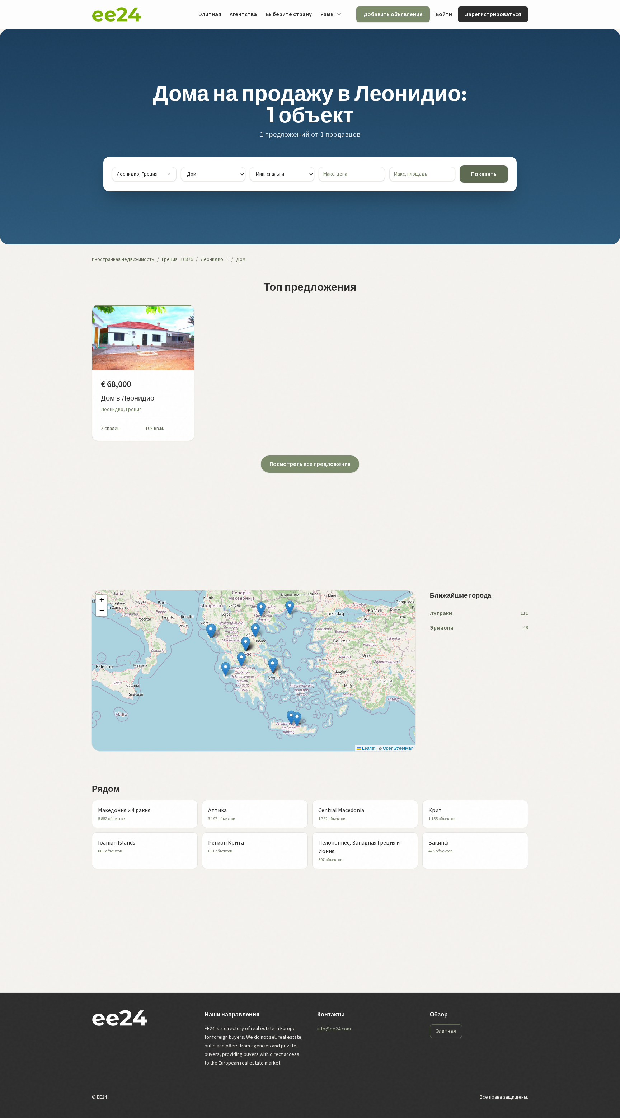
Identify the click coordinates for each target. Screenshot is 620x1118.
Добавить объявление (393, 14)
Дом (240, 259)
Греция (170, 259)
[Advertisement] (307, 523)
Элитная (209, 14)
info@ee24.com (334, 1029)
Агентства (243, 14)
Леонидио (212, 259)
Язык (326, 14)
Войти (444, 14)
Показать (484, 174)
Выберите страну (289, 14)
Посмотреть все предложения (310, 464)
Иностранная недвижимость (123, 259)
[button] (261, 609)
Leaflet (368, 748)
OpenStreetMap (398, 748)
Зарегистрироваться (493, 14)
